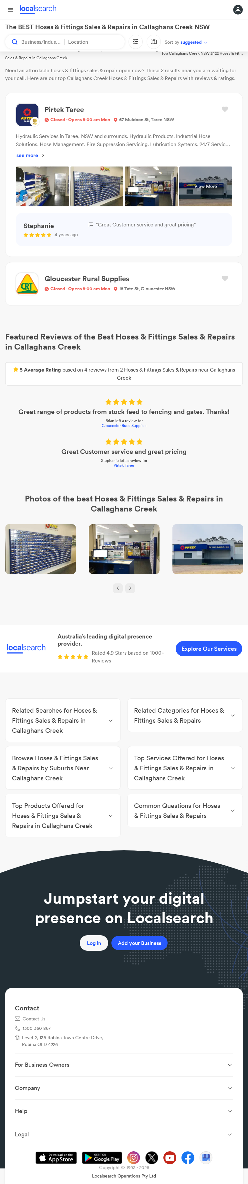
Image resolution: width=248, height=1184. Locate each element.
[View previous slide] (118, 588)
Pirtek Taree (124, 465)
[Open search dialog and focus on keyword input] (11, 42)
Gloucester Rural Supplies (124, 425)
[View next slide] (130, 588)
